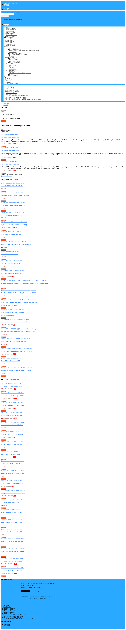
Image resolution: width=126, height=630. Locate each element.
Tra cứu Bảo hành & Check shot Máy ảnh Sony (18, 95)
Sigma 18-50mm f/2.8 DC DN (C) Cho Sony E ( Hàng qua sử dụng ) (19, 331)
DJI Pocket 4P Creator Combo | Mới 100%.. (12, 395)
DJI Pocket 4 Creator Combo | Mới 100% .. (12, 425)
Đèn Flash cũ (12, 58)
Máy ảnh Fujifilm (10, 32)
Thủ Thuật (9, 79)
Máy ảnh (6, 27)
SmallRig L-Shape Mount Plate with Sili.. (11, 522)
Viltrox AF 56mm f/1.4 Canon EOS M (10, 361)
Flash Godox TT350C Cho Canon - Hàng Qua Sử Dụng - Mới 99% (18, 292)
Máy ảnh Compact (11, 36)
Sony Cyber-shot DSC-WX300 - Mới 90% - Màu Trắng (15, 195)
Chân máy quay (13, 75)
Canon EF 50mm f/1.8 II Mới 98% (9, 254)
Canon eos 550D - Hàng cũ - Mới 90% (11, 234)
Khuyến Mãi (7, 4)
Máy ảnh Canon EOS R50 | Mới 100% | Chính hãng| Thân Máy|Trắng (19, 302)
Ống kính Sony (10, 40)
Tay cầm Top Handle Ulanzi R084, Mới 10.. (12, 483)
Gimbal (11, 74)
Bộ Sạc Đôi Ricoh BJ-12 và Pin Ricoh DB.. (12, 434)
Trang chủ (6, 103)
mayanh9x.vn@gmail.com (10, 3)
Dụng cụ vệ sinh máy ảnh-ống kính (18, 54)
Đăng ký (6, 9)
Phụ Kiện (6, 46)
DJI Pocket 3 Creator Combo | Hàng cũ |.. (12, 502)
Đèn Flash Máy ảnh (11, 57)
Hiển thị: (3, 131)
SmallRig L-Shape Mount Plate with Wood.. (12, 541)
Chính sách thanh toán (12, 90)
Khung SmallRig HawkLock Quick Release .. (13, 551)
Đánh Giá (8, 80)
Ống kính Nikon (10, 42)
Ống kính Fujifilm (10, 41)
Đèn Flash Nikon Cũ (14, 61)
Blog (5, 77)
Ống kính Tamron (10, 45)
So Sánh (8, 82)
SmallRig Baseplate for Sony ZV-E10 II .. (11, 512)
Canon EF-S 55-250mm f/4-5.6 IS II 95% (11, 263)
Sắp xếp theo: (4, 130)
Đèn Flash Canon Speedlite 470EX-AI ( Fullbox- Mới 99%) (16, 351)
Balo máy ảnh (12, 52)
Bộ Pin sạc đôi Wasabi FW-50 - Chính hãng (12, 312)
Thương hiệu (7, 625)
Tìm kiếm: (3, 110)
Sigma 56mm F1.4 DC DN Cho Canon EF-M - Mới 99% (15, 322)
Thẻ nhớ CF (12, 67)
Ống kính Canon (10, 39)
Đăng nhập (6, 8)
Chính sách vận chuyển (12, 91)
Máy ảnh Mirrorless (11, 29)
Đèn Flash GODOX (14, 59)
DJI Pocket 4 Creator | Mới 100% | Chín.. (11, 415)
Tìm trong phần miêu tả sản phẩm (11, 118)
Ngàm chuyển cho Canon (16, 49)
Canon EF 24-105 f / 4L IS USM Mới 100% (12, 186)
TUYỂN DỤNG (10, 87)
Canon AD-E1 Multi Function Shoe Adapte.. (12, 405)
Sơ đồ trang (7, 624)
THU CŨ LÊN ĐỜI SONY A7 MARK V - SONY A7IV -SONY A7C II (23, 100)
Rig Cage (11, 56)
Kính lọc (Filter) (10, 63)
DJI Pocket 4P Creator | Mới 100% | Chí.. (11, 386)
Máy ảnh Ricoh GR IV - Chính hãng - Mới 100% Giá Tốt (15, 341)
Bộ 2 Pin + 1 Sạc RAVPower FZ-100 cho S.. (12, 463)
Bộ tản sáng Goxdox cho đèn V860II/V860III (12, 273)
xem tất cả (14, 380)
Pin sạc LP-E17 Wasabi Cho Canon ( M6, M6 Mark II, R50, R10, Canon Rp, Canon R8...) (24, 283)
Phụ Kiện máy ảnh (11, 48)
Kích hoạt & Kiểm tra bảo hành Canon (16, 97)
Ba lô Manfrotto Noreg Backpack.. (10, 137)
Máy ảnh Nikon (10, 33)
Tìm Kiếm (6, 105)
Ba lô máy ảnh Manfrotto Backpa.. (10, 150)
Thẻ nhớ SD (12, 69)
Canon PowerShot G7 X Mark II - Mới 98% (12, 215)
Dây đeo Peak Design (15, 53)
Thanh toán (6, 5)
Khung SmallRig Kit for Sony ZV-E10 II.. (11, 532)
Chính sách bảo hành (12, 88)
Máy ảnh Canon (10, 28)
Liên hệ (5, 101)
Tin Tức (8, 78)
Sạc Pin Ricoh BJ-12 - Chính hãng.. (10, 454)
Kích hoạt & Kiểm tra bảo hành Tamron (16, 98)
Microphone (12, 71)
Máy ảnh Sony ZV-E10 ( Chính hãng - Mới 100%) (14, 225)
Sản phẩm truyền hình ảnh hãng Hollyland (20, 73)
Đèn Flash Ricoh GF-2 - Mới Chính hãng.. (12, 444)
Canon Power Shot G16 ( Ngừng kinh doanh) (13, 205)
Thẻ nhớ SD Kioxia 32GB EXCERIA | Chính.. (13, 473)
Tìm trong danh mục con (8, 114)
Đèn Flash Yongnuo (14, 62)
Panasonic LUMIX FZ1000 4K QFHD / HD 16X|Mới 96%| (16, 244)
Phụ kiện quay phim (11, 70)
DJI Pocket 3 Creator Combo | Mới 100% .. (12, 570)
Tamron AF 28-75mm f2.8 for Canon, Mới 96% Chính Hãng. (17, 370)
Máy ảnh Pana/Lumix (11, 35)
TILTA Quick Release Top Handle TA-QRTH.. (13, 493)
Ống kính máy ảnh (8, 37)
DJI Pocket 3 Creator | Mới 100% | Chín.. (11, 561)
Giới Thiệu (9, 86)
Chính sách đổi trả (11, 94)
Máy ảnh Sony (10, 31)
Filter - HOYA (12, 65)
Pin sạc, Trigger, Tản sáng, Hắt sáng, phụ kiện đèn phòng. (24, 50)
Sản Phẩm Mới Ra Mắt (12, 83)
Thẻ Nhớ (9, 66)
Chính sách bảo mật (11, 93)
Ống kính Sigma (10, 44)
